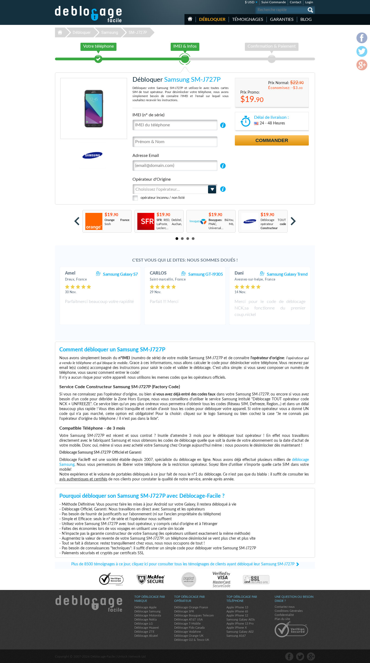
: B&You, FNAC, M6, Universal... (221, 224)
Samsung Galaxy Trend (287, 274)
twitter (300, 656)
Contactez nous (285, 606)
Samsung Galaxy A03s (240, 619)
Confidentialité (284, 614)
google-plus (311, 656)
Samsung (109, 32)
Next (293, 221)
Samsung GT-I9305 (205, 274)
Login (309, 2)
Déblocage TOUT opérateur (273, 224)
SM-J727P (138, 32)
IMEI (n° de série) (148, 115)
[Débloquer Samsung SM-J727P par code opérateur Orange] (94, 221)
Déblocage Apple (145, 607)
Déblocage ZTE (144, 631)
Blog (306, 19)
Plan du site (282, 619)
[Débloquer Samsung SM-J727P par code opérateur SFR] (146, 221)
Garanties (282, 19)
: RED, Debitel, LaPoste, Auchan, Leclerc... (169, 224)
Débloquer (212, 19)
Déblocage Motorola (147, 615)
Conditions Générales (289, 610)
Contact (295, 2)
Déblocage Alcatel (146, 635)
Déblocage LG (143, 623)
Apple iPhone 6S (237, 611)
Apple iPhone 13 (237, 607)
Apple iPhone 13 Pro (240, 623)
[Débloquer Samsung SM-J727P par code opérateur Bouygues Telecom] (198, 221)
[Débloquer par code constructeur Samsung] (250, 221)
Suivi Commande (273, 2)
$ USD (249, 2)
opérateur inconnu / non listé (163, 198)
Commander (271, 140)
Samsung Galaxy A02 (240, 631)
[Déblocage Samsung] (73, 155)
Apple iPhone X (236, 627)
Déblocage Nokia (145, 619)
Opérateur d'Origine (151, 179)
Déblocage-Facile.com (88, 603)
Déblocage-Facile (88, 14)
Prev (76, 221)
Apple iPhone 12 (237, 615)
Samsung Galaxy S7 (120, 274)
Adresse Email (145, 155)
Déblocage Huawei (146, 627)
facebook (289, 656)
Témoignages (247, 19)
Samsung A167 (236, 635)
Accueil (190, 19)
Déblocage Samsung (147, 611)
